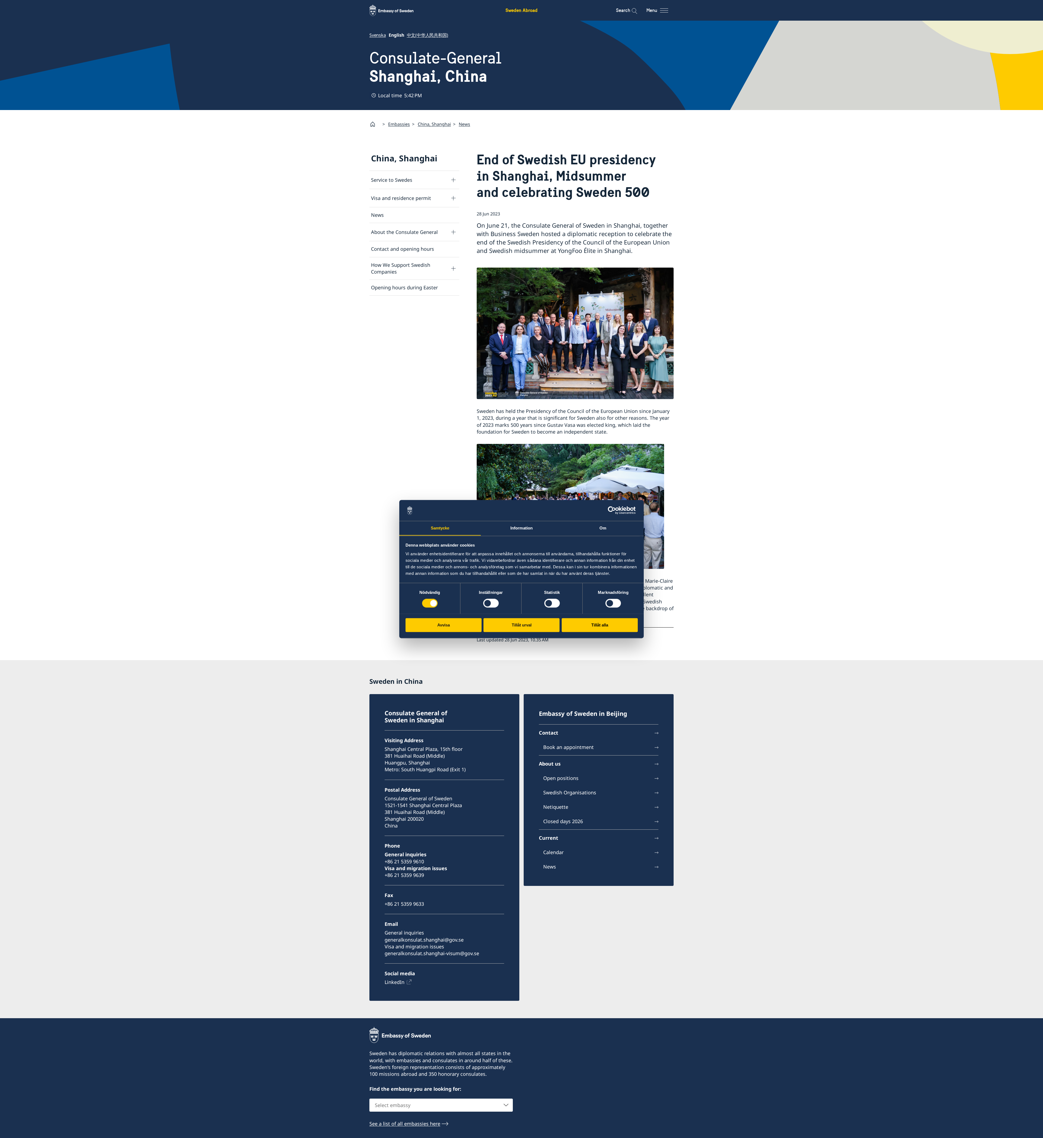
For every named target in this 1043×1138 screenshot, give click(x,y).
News (464, 124)
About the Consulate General (404, 232)
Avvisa (443, 625)
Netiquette (555, 807)
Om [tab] (602, 528)
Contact (548, 732)
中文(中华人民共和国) (427, 35)
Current (548, 838)
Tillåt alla (599, 625)
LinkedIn (394, 982)
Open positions (561, 778)
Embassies (399, 124)
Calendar (553, 852)
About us (550, 763)
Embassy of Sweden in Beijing (583, 713)
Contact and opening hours (402, 249)
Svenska (377, 35)
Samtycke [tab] (440, 528)
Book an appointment (568, 747)
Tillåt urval (522, 625)
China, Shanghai (434, 124)
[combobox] (441, 1105)
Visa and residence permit (401, 198)
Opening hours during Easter (404, 287)
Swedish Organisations (569, 792)
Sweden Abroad (521, 10)
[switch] (491, 603)
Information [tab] (521, 528)
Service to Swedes (391, 180)
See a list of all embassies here (404, 1123)
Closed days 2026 (563, 821)
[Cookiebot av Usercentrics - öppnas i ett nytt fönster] (614, 510)
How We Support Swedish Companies (400, 268)
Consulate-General (435, 67)
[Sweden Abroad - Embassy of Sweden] (396, 10)
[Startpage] (374, 124)
